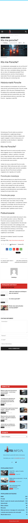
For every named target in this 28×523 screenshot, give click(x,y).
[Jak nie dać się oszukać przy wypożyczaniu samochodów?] (23, 426)
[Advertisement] (14, 15)
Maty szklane (4, 505)
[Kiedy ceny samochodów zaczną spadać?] (4, 307)
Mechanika (3, 412)
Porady (2, 395)
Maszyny (3, 508)
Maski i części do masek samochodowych (12, 501)
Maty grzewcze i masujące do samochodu (12, 510)
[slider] (5, 244)
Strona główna (4, 35)
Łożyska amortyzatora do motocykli (11, 512)
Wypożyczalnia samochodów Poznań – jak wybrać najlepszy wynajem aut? (8, 418)
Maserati (7, 37)
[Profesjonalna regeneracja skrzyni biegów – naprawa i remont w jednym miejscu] (23, 410)
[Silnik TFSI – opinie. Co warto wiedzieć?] (4, 473)
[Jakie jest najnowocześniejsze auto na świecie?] (4, 293)
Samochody (3, 37)
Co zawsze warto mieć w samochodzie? (7, 261)
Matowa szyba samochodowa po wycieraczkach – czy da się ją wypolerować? (9, 392)
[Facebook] (12, 462)
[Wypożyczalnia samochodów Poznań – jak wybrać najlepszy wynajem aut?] (23, 418)
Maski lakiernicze (6, 514)
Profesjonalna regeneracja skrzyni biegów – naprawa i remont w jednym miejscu (9, 410)
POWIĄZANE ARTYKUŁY (9, 285)
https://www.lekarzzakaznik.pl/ (16, 240)
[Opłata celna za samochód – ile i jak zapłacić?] (4, 480)
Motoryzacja (12, 474)
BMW (2, 496)
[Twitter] (16, 462)
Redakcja (5, 42)
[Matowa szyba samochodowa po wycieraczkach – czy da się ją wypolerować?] (23, 392)
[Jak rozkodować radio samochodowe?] (4, 487)
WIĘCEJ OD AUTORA (8, 287)
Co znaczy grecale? (14, 298)
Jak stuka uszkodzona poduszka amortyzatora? (21, 261)
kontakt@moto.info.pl (19, 458)
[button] (26, 32)
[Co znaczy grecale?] (4, 300)
